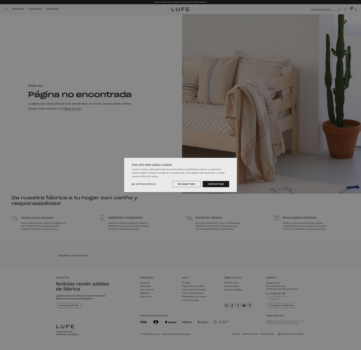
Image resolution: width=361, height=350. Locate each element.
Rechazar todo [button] (186, 184)
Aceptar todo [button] (216, 184)
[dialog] (180, 175)
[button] (144, 184)
